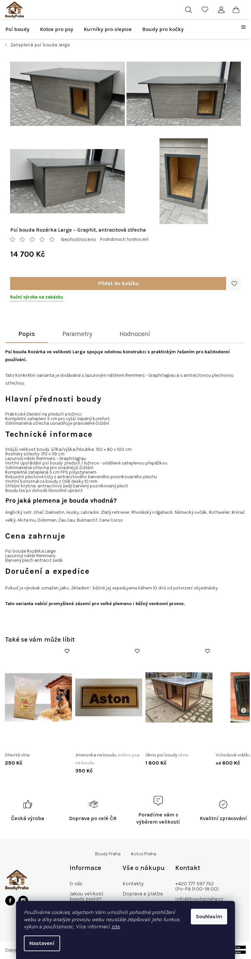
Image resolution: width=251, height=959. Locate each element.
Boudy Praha (108, 854)
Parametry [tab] (77, 334)
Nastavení (42, 943)
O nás (76, 883)
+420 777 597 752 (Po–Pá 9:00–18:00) (197, 886)
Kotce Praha (143, 854)
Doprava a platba (143, 893)
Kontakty (133, 883)
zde (115, 926)
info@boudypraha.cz (199, 899)
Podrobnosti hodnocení (124, 239)
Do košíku (118, 283)
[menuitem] (17, 29)
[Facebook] (10, 901)
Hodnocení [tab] (135, 334)
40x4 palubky (164, 741)
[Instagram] (23, 901)
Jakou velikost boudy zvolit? (86, 896)
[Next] (243, 710)
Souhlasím (209, 916)
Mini (225, 741)
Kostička (89, 741)
